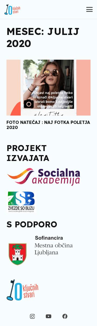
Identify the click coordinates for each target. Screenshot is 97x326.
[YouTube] (48, 316)
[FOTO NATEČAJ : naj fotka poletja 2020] (48, 88)
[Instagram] (32, 316)
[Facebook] (64, 316)
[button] (89, 9)
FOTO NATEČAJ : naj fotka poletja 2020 (48, 125)
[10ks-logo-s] (12, 9)
